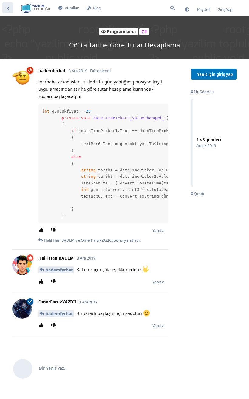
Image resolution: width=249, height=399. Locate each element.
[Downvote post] (54, 230)
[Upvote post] (42, 230)
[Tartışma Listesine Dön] (7, 7)
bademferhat (59, 270)
